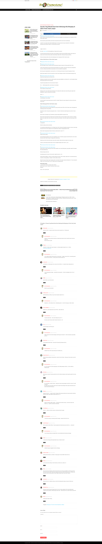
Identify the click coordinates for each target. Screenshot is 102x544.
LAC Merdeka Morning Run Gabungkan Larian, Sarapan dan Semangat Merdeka (34, 42)
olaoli (44, 437)
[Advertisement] (51, 16)
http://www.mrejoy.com (47, 248)
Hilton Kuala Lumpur (51, 185)
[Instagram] (75, 0)
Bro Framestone (45, 30)
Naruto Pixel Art (46, 355)
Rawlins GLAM (45, 452)
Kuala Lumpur (58, 185)
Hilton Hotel (46, 185)
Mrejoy (44, 245)
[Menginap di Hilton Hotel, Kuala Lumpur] (47, 61)
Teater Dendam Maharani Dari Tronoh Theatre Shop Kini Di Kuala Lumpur (45, 216)
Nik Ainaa (44, 372)
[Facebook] (72, 0)
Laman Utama (27, 9)
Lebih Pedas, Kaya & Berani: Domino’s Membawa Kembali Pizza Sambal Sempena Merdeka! (34, 48)
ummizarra (45, 479)
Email (41, 529)
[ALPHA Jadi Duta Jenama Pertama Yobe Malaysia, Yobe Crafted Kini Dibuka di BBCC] (27, 29)
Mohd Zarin (45, 340)
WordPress (58, 542)
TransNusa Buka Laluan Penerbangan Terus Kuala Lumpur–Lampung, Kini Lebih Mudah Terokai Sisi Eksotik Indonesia (34, 54)
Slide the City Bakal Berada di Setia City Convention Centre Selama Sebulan (71, 216)
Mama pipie (45, 228)
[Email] (76, 0)
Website (41, 533)
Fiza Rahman (45, 408)
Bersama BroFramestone (36, 9)
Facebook (61, 179)
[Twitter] (74, 0)
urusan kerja (45, 51)
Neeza (44, 496)
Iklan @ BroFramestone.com (48, 9)
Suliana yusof (45, 292)
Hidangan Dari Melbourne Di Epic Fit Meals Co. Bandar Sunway (58, 216)
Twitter (68, 179)
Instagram (65, 179)
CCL (44, 324)
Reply (44, 266)
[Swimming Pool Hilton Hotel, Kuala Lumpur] (47, 106)
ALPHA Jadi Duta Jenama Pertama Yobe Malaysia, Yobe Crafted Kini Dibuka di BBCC (34, 31)
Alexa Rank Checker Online (31, 60)
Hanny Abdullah (46, 307)
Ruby (44, 468)
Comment (42, 514)
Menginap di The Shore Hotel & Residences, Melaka (55, 504)
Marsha (44, 391)
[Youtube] (73, 0)
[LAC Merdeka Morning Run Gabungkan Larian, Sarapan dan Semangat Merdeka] (27, 41)
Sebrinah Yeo (45, 487)
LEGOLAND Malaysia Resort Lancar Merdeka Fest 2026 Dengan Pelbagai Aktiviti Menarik (34, 37)
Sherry (44, 460)
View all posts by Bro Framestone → (51, 201)
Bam (62, 542)
